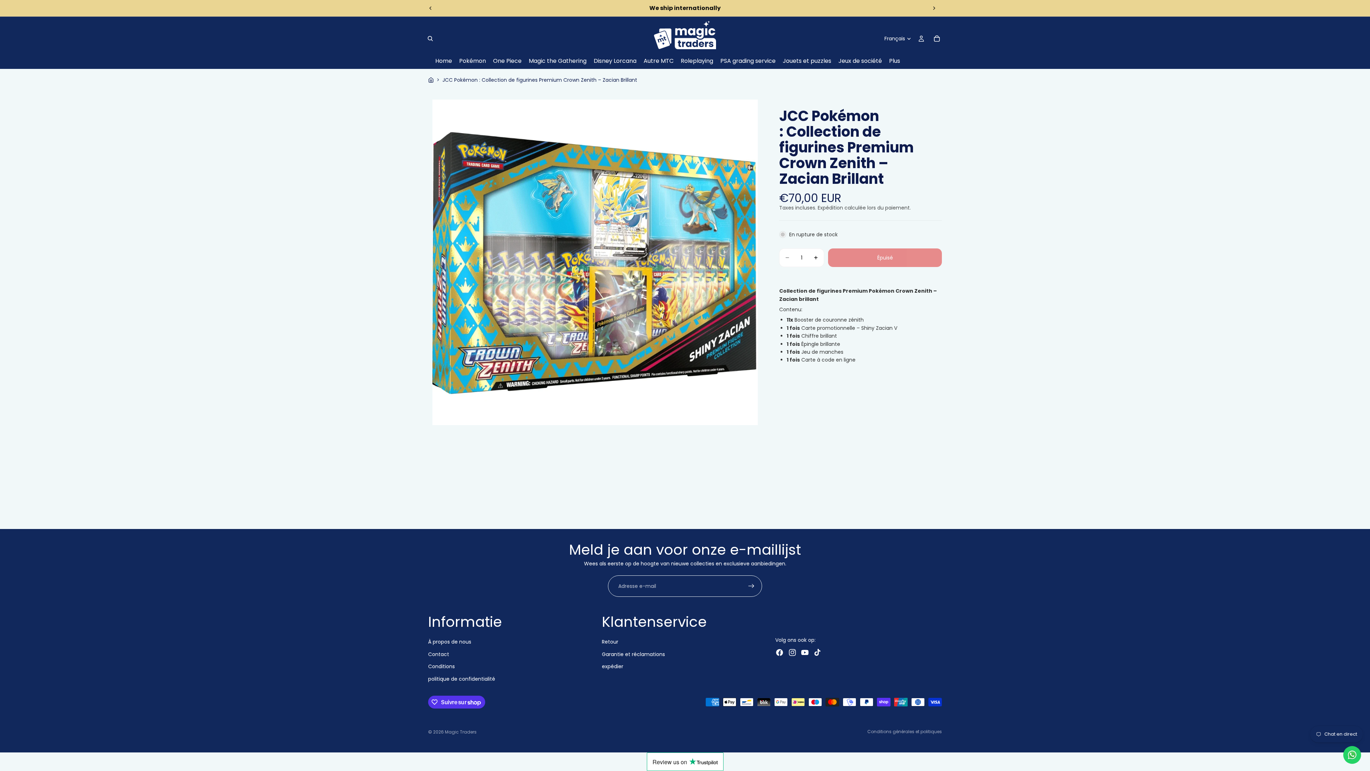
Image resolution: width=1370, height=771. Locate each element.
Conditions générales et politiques (904, 732)
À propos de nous (449, 641)
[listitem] (895, 61)
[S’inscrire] (751, 586)
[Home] (431, 80)
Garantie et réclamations (633, 654)
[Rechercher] (430, 38)
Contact (438, 654)
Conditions (441, 666)
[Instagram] (792, 652)
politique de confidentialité (461, 678)
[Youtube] (805, 652)
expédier (612, 666)
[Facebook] (779, 652)
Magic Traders (461, 732)
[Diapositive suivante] (934, 8)
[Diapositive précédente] (430, 8)
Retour (610, 641)
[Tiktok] (817, 652)
